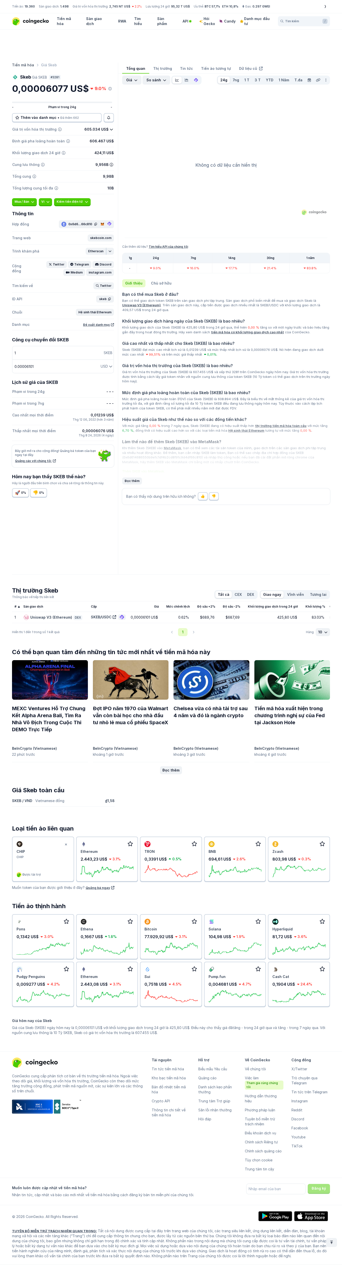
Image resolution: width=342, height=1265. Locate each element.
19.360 (30, 6)
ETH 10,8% (230, 6)
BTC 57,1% (212, 6)
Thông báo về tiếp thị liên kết (33, 597)
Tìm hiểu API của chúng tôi (168, 246)
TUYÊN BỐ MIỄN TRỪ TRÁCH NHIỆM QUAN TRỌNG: (54, 1231)
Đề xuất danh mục (96, 325)
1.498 (64, 6)
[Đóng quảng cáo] (66, 844)
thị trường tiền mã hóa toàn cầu (280, 426)
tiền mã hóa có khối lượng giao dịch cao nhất (247, 332)
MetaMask (172, 448)
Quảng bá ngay (98, 888)
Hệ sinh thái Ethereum (246, 430)
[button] (101, 237)
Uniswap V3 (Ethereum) (141, 305)
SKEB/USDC (101, 617)
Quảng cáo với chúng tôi (33, 461)
